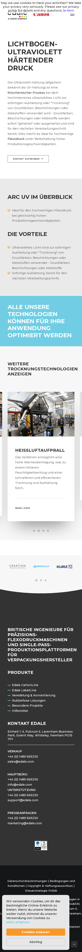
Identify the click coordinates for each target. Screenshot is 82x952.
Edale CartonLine (25, 685)
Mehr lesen (22, 508)
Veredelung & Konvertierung (33, 695)
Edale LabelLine (24, 690)
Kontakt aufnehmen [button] (26, 159)
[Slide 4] (48, 531)
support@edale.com (23, 800)
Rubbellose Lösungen (29, 700)
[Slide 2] (38, 531)
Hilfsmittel (20, 711)
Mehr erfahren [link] (18, 922)
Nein (70, 10)
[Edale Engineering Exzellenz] (28, 14)
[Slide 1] (34, 531)
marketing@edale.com (25, 823)
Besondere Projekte (27, 705)
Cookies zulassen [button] (36, 932)
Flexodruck (16, 139)
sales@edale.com (21, 761)
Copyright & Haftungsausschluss (50, 885)
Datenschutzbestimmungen (27, 881)
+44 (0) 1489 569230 (23, 756)
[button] (72, 14)
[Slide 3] (43, 531)
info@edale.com (20, 785)
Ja (64, 10)
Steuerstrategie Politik (41, 890)
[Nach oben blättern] (74, 944)
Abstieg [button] (35, 942)
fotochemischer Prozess (26, 93)
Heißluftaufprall (40, 450)
